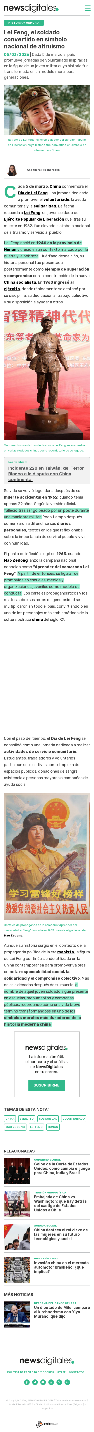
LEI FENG (36, 1127)
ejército (12, 289)
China (55, 186)
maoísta (65, 952)
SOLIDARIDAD (48, 1118)
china (37, 619)
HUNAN (53, 1127)
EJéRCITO (27, 1118)
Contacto (76, 1372)
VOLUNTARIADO (74, 1118)
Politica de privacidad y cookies (30, 1372)
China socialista (20, 282)
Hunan (10, 249)
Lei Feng (32, 212)
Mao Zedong (13, 935)
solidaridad (44, 206)
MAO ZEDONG (15, 1127)
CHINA (9, 1118)
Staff (61, 1372)
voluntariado (56, 199)
